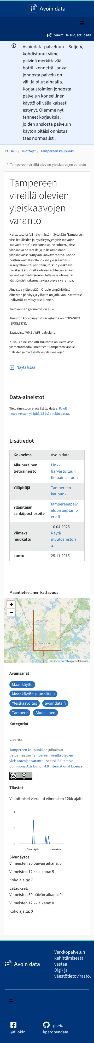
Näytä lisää (25, 367)
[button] (11, 605)
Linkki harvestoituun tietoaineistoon (64, 471)
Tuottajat (28, 151)
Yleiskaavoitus (24, 703)
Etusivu (11, 151)
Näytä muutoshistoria (63, 539)
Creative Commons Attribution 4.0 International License (46, 763)
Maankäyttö (22, 684)
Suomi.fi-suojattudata (72, 35)
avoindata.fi (55, 703)
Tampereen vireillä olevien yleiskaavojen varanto (48, 164)
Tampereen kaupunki (57, 151)
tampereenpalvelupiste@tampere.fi (64, 510)
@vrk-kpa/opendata (55, 1029)
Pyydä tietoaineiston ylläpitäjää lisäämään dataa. (39, 411)
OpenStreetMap (62, 661)
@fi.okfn (18, 1032)
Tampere (20, 713)
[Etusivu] (47, 9)
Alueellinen (45, 713)
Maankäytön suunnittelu (33, 694)
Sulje (73, 47)
